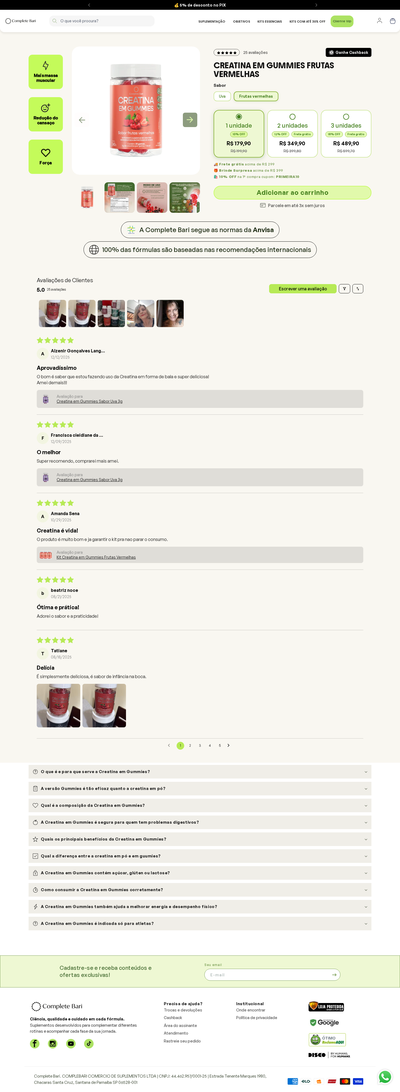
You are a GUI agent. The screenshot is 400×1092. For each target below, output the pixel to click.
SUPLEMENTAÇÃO (211, 21)
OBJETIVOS (241, 21)
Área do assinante (180, 1025)
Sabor (220, 85)
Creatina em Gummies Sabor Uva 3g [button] (89, 401)
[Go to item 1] (52, 313)
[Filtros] (344, 288)
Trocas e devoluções (183, 1010)
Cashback (173, 1017)
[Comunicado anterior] (89, 5)
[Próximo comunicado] (316, 5)
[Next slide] (190, 120)
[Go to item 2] (82, 313)
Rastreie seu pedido (182, 1041)
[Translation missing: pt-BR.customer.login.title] (379, 21)
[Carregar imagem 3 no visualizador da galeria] (152, 197)
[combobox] (102, 21)
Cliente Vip (342, 21)
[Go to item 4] (140, 313)
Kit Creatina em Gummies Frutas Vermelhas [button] (96, 557)
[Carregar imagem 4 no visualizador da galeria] (185, 197)
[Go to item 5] (170, 313)
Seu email (213, 965)
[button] (87, 197)
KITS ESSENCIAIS (269, 21)
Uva (222, 96)
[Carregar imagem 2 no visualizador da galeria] (119, 197)
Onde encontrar (250, 1010)
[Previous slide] (82, 120)
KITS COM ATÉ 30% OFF (307, 21)
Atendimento (176, 1033)
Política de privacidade (256, 1017)
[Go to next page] (230, 745)
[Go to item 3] (111, 313)
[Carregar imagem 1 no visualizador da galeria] (87, 197)
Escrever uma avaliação (303, 288)
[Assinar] (334, 975)
